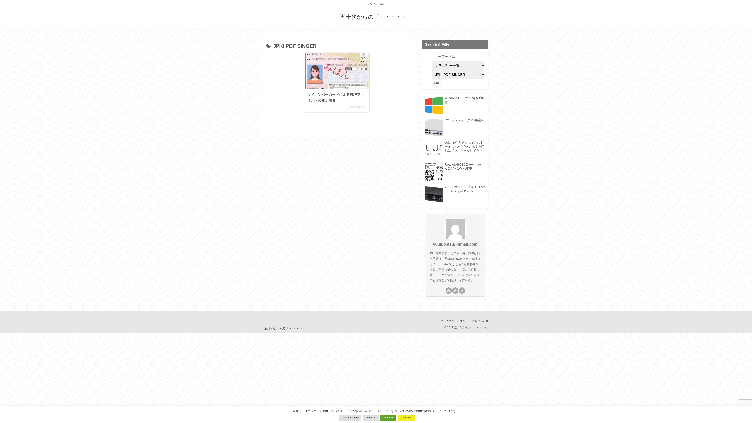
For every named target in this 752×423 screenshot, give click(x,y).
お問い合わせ (480, 321)
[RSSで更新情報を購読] (462, 290)
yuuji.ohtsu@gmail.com (455, 244)
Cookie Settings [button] (350, 417)
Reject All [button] (370, 417)
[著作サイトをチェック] (449, 290)
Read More (406, 417)
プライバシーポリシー (454, 321)
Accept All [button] (387, 417)
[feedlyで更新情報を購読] (455, 290)
